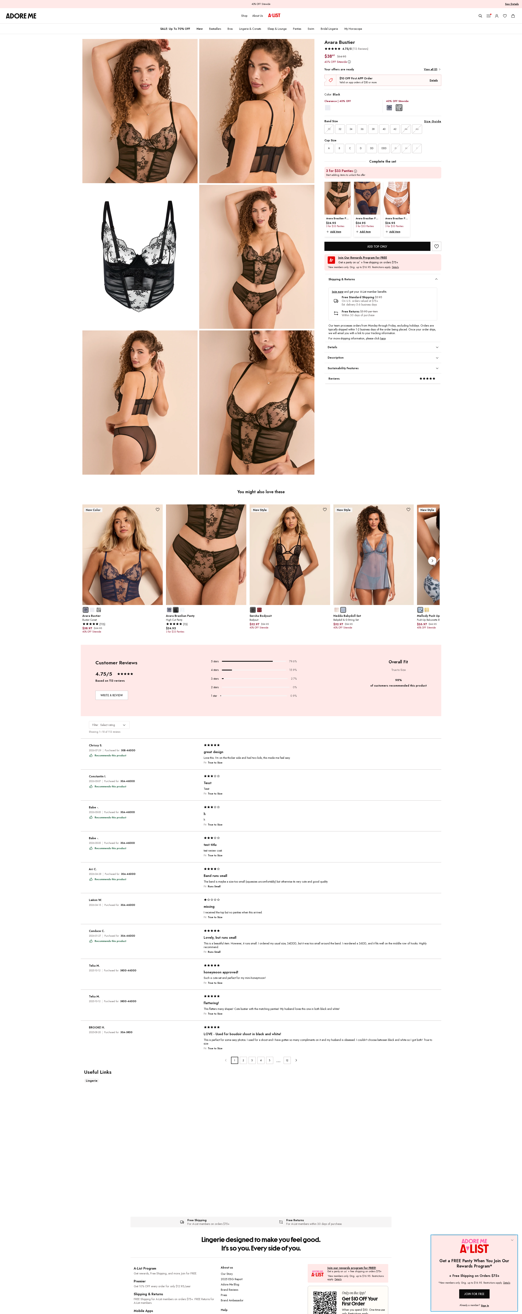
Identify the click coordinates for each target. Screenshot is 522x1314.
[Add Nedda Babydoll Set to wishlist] (408, 509)
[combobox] (109, 725)
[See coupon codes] (488, 16)
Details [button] (395, 267)
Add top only (377, 246)
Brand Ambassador (232, 1300)
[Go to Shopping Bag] (513, 16)
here (382, 338)
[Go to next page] (296, 1060)
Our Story (227, 1274)
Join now (337, 292)
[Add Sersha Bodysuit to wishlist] (324, 509)
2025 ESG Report (231, 1279)
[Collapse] (512, 1240)
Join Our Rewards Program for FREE (362, 258)
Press (224, 1295)
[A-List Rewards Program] (274, 16)
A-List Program (145, 1268)
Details (434, 80)
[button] (346, 49)
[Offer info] (349, 61)
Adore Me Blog (230, 1284)
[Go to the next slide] (432, 561)
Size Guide (432, 121)
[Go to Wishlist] (505, 16)
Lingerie (91, 1081)
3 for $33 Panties (339, 171)
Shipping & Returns (148, 1294)
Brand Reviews (229, 1290)
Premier (140, 1281)
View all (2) (430, 69)
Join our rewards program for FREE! (351, 1268)
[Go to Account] (497, 16)
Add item (335, 232)
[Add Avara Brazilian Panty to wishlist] (241, 509)
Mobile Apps (143, 1310)
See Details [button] (512, 4)
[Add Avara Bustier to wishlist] (436, 246)
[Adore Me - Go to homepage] (21, 16)
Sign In (485, 1305)
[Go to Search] (480, 16)
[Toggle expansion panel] (436, 279)
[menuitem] (175, 29)
